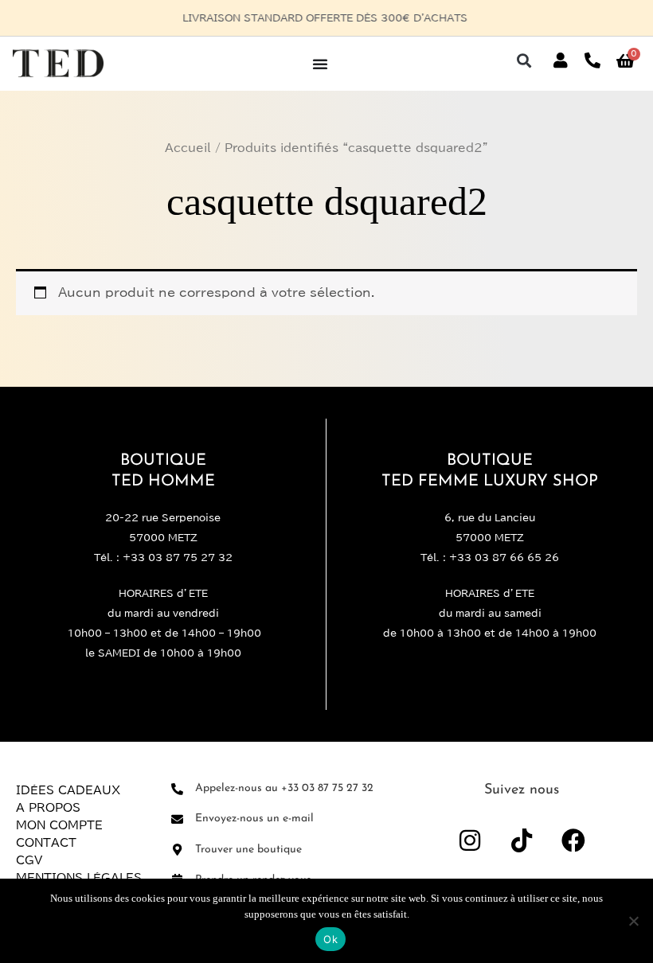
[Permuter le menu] (320, 64)
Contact (46, 842)
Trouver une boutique (248, 850)
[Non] (633, 921)
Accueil (188, 148)
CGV (29, 860)
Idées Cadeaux (68, 790)
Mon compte (59, 825)
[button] (523, 61)
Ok (330, 939)
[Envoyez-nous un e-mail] (177, 819)
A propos (48, 807)
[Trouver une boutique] (177, 850)
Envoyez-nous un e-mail (254, 819)
